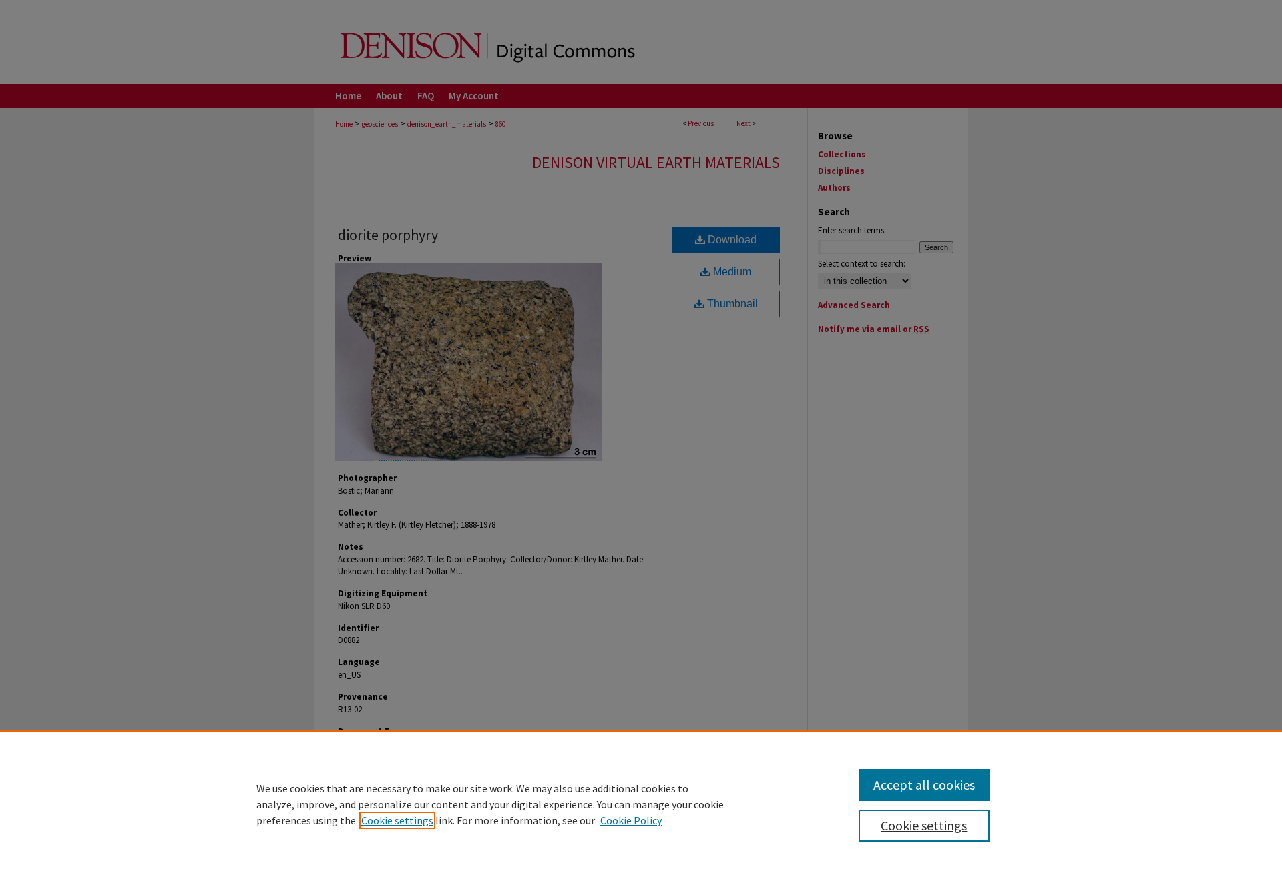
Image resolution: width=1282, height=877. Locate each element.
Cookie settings (397, 820)
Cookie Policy (631, 820)
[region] (641, 803)
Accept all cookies (924, 784)
